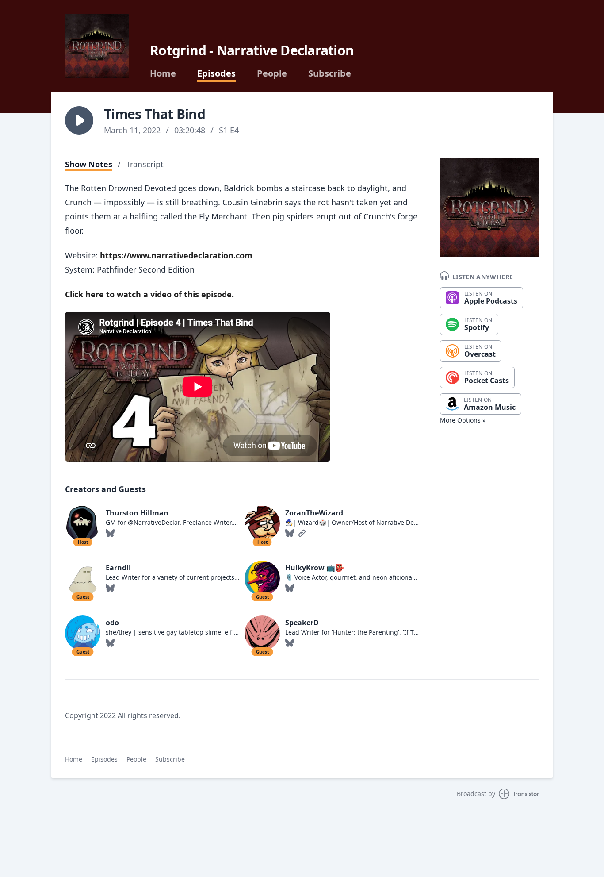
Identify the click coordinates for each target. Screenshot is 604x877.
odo (112, 622)
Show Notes (88, 164)
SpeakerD (302, 622)
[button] (79, 120)
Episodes (216, 73)
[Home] (97, 46)
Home (163, 73)
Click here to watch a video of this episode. (149, 294)
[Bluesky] (110, 533)
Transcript (145, 164)
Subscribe (329, 73)
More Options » (462, 420)
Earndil (118, 568)
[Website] (302, 533)
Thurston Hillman (137, 513)
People (272, 73)
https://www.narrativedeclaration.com (176, 255)
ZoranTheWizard (314, 513)
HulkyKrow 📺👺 (314, 568)
